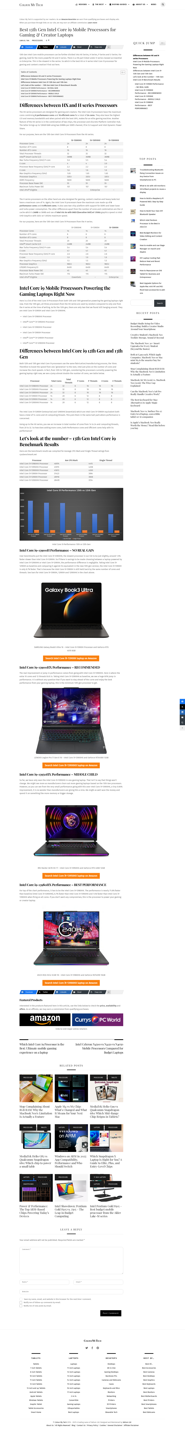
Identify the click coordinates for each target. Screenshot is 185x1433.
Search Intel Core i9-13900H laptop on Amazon (71, 658)
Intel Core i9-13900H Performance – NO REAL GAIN (39, 88)
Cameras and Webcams (111, 1380)
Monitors (111, 1392)
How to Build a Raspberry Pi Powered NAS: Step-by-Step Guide (152, 201)
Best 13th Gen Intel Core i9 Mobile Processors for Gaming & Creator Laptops (68, 32)
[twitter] (86, 1348)
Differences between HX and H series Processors (41, 76)
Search (160, 303)
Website (25, 1292)
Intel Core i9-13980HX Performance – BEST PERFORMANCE (42, 96)
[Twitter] (182, 706)
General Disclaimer (115, 1425)
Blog (73, 1425)
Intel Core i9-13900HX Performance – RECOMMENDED (40, 91)
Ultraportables (74, 1408)
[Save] (71, 540)
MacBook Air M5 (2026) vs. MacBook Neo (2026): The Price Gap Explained (148, 383)
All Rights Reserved (62, 1425)
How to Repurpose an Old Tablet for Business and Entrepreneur (151, 273)
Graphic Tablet (36, 1404)
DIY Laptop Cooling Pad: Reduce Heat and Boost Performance (150, 261)
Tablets (114, 1077)
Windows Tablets (36, 1400)
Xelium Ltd (127, 1422)
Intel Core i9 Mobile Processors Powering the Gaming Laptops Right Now (51, 79)
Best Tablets (149, 1408)
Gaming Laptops (73, 1404)
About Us (140, 4)
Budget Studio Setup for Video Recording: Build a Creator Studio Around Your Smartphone (147, 326)
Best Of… (149, 1364)
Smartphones (28, 1184)
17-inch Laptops (100, 1177)
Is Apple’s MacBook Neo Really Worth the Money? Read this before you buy (148, 425)
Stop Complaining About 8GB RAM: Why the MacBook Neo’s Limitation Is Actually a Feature (36, 1111)
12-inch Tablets (36, 1384)
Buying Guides (119, 4)
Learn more (92, 23)
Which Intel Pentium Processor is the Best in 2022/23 (150, 223)
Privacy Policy (92, 1425)
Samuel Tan (24, 40)
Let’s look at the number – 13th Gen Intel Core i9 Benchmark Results (49, 85)
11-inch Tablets (36, 1380)
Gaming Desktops (111, 1372)
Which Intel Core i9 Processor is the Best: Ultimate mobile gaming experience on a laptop (42, 1048)
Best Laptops (73, 1412)
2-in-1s (73, 1396)
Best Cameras (149, 1372)
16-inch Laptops (73, 1388)
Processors (37, 40)
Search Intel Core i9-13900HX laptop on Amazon (71, 765)
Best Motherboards (149, 1396)
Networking (111, 1396)
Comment (26, 1249)
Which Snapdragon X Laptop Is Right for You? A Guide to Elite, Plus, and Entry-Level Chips (106, 1161)
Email (79, 1282)
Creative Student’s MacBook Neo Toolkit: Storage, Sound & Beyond (147, 336)
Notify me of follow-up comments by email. (42, 1302)
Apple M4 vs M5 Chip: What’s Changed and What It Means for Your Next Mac (71, 1111)
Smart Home (36, 1412)
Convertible (73, 1400)
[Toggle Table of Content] (122, 72)
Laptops (62, 1127)
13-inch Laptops (73, 1376)
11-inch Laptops (73, 1368)
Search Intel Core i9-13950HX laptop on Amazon (71, 875)
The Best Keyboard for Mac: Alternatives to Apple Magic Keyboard (144, 402)
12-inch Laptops (73, 1372)
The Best (99, 4)
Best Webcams (149, 1412)
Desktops (111, 1364)
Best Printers (149, 1400)
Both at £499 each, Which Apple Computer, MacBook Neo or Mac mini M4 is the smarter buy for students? (147, 358)
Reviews (82, 4)
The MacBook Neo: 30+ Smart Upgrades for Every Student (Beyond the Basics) (145, 346)
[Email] (182, 717)
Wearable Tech (111, 1412)
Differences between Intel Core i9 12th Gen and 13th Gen (44, 82)
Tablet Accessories (36, 1408)
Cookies (103, 1425)
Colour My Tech (61, 1422)
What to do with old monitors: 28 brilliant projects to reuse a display (152, 189)
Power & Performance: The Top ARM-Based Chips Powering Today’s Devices (34, 1211)
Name (25, 1282)
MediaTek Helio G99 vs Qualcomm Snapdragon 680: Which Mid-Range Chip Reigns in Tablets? (104, 1111)
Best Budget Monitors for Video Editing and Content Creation (151, 236)
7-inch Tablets (36, 1368)
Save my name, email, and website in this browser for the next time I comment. (57, 1299)
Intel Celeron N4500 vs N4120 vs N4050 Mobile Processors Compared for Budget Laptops (99, 1048)
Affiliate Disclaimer (131, 1425)
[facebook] (92, 1348)
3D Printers (111, 1404)
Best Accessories (149, 1368)
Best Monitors (149, 1392)
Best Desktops (149, 1376)
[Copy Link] (182, 722)
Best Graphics (149, 1380)
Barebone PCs (111, 1376)
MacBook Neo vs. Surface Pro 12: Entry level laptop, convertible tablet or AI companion (146, 414)
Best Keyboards (148, 1384)
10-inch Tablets (36, 1376)
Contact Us (81, 1425)
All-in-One (111, 1368)
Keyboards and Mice (111, 1388)
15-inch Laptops (73, 1384)
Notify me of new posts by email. (37, 1306)
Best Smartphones (149, 1404)
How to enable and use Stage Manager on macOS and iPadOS (152, 248)
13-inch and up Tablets (36, 1388)
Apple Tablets (36, 1396)
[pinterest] (97, 1348)
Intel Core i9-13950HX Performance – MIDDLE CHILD (40, 93)
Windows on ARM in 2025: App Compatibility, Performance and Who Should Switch (71, 1161)
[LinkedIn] (182, 712)
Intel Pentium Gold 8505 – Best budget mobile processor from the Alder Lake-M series (106, 1211)
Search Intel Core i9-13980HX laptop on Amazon (71, 982)
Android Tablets (36, 1392)
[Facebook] (182, 701)
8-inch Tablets (36, 1372)
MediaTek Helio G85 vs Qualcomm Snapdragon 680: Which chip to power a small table (35, 1161)
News (153, 4)
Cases (111, 1384)
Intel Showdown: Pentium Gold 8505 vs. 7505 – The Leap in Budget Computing (71, 1211)
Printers (111, 1400)
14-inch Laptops (73, 1380)
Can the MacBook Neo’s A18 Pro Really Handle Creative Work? (146, 393)
